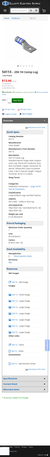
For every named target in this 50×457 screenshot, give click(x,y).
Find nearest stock (23, 256)
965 (10, 262)
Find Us (17, 447)
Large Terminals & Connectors (25, 187)
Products (16, 18)
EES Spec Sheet (10, 109)
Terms (31, 447)
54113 (14, 282)
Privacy (24, 447)
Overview (8, 120)
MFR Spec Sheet (25, 109)
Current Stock (10, 384)
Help (11, 447)
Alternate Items (11, 389)
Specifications (10, 378)
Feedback (47, 345)
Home (6, 18)
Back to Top (42, 455)
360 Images (27, 114)
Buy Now (17, 100)
